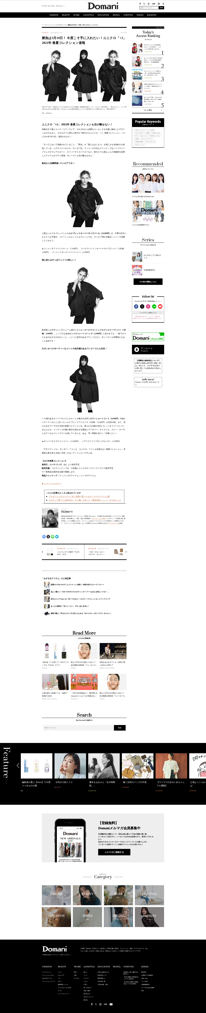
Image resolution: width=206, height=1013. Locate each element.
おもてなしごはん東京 (99, 518)
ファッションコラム (48, 975)
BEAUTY (66, 15)
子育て (85, 984)
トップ (44, 25)
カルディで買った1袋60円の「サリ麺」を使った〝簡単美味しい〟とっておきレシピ (85, 500)
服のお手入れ (156, 133)
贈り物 (85, 1000)
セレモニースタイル (147, 138)
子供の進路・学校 (103, 984)
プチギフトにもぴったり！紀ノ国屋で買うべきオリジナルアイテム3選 (79, 496)
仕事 (75, 975)
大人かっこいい (140, 144)
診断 (148, 133)
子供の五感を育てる (103, 972)
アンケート (147, 348)
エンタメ (86, 978)
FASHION (54, 15)
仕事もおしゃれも (155, 135)
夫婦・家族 (87, 990)
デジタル (76, 978)
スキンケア (61, 975)
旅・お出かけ (87, 987)
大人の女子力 (139, 133)
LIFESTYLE (88, 15)
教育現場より (101, 978)
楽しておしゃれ (151, 141)
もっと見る (148, 110)
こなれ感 (151, 130)
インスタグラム (113, 523)
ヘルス (85, 981)
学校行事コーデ (102, 975)
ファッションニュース (48, 981)
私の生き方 (87, 994)
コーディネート (46, 972)
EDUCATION (103, 15)
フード (85, 975)
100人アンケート (89, 997)
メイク (60, 972)
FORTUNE (128, 15)
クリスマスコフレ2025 (64, 987)
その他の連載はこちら (148, 282)
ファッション (51, 25)
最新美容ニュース (63, 984)
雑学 (75, 972)
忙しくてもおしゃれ (141, 135)
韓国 (137, 138)
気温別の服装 (139, 141)
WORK (76, 15)
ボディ (60, 981)
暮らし (85, 972)
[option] (36, 771)
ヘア (59, 978)
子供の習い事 (101, 981)
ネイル (60, 990)
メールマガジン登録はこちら (148, 312)
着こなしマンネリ (140, 130)
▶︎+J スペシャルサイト (52, 483)
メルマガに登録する (114, 852)
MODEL (116, 15)
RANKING (151, 15)
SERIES (140, 15)
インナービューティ (63, 994)
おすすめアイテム (61, 25)
